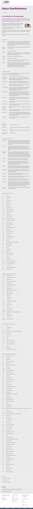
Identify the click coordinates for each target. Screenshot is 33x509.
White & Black (13, 508)
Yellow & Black (7, 508)
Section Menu (6, 12)
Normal (2, 508)
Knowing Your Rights (14, 501)
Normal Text (25, 508)
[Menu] (29, 3)
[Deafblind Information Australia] (5, 2)
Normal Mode (19, 508)
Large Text (30, 508)
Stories (13, 500)
